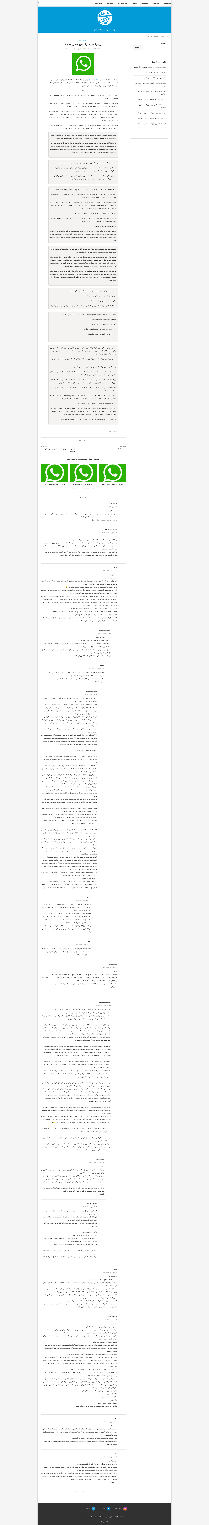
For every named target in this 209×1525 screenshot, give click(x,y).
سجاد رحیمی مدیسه (160, 91)
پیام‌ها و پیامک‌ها (93, 80)
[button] (44, 476)
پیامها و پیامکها (113, 432)
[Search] (39, 3)
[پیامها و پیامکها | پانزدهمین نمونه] (54, 473)
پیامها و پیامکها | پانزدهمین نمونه (54, 484)
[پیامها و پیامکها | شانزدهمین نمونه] (83, 473)
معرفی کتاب (110, 3)
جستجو (163, 43)
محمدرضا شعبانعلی (104, 630)
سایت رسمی (156, 3)
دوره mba (134, 3)
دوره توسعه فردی (122, 3)
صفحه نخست (167, 3)
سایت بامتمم (98, 3)
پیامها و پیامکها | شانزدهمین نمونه (83, 484)
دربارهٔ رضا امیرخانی (150, 72)
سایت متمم (145, 3)
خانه (167, 36)
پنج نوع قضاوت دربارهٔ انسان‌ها (143, 67)
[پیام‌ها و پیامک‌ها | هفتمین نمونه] (112, 473)
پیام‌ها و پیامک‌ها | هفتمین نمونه (112, 484)
